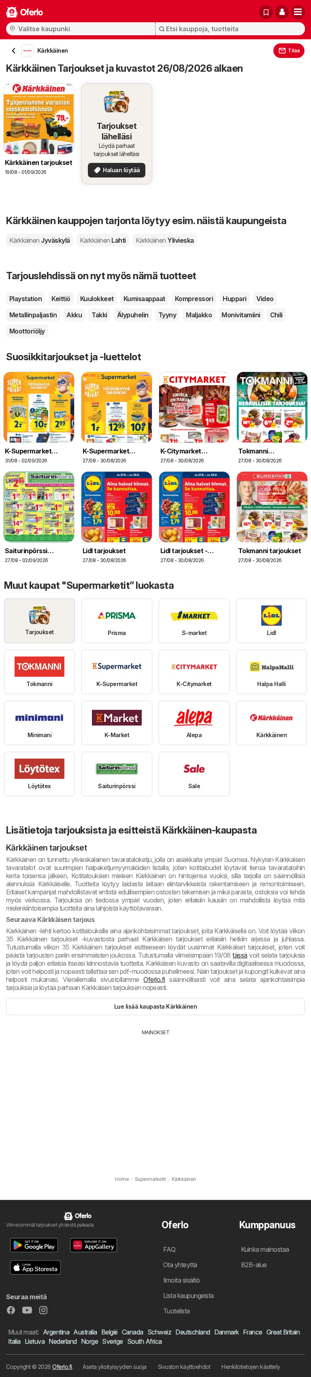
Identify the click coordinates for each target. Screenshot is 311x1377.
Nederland (63, 1341)
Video (265, 299)
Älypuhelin (133, 315)
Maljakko (199, 315)
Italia (14, 1341)
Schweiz (159, 1332)
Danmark (226, 1332)
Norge (89, 1341)
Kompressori (194, 299)
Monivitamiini (241, 315)
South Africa (144, 1341)
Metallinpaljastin (33, 315)
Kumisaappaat (144, 299)
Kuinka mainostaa (265, 1249)
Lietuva (35, 1341)
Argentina (56, 1332)
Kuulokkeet (97, 299)
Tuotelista (176, 1311)
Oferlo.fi (154, 979)
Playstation (25, 299)
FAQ (169, 1249)
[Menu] (298, 12)
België (109, 1332)
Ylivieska (165, 240)
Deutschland (192, 1332)
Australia (85, 1332)
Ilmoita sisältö (181, 1280)
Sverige (112, 1341)
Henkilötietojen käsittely (251, 1366)
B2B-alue (254, 1265)
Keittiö (60, 299)
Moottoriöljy (27, 331)
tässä (239, 955)
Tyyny (167, 315)
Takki (99, 315)
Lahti (103, 240)
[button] (282, 12)
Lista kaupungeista (188, 1295)
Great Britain (283, 1332)
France (252, 1332)
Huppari (234, 299)
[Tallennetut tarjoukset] (266, 12)
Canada (132, 1332)
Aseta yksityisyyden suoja (114, 1366)
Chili (276, 315)
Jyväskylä (39, 240)
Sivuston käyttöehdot (184, 1366)
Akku (74, 315)
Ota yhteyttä (180, 1265)
